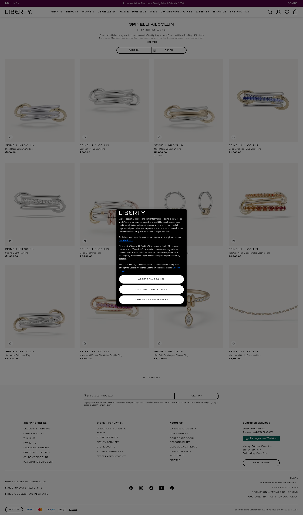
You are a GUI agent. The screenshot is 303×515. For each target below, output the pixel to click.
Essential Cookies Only (151, 289)
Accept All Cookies (151, 279)
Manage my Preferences (151, 299)
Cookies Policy (126, 240)
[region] (151, 258)
